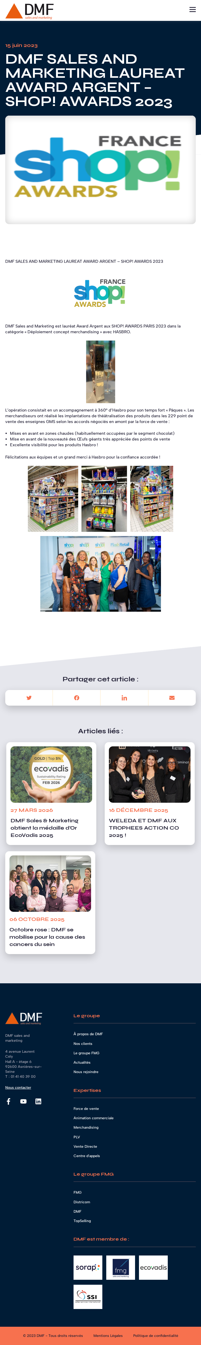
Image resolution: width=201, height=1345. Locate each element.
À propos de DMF (88, 1034)
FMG (78, 1192)
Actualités (82, 1062)
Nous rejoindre (86, 1072)
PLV (77, 1137)
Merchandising (86, 1127)
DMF (77, 1211)
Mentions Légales (108, 1336)
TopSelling (82, 1221)
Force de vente (86, 1108)
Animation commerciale (94, 1118)
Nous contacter (18, 1087)
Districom (82, 1202)
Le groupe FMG (86, 1053)
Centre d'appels (87, 1156)
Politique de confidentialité (155, 1336)
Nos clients (83, 1044)
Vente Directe (85, 1146)
